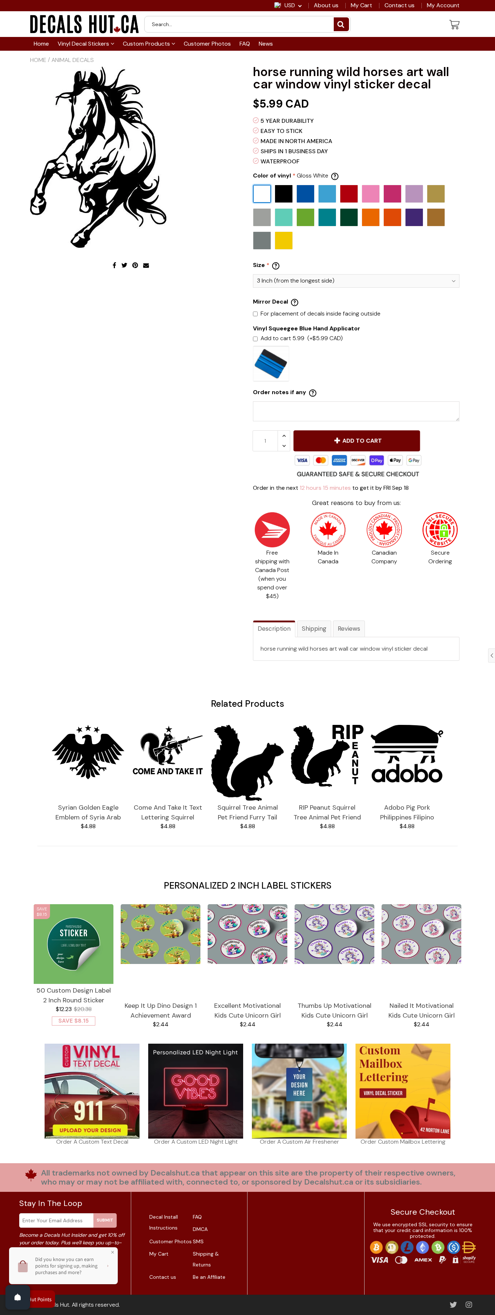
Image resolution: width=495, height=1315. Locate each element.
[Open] (17, 1297)
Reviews (349, 629)
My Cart (361, 5)
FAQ (245, 43)
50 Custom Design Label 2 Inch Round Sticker (74, 995)
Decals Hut (55, 1304)
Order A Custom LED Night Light (196, 1141)
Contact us (399, 5)
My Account (443, 5)
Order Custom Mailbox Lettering (403, 1141)
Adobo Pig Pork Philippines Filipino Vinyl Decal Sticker (407, 812)
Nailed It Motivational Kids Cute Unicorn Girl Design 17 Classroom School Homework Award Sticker (421, 1010)
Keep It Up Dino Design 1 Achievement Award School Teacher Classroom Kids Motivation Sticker (161, 1010)
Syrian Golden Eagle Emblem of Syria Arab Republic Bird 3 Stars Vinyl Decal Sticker (88, 812)
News (266, 43)
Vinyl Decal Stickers (84, 43)
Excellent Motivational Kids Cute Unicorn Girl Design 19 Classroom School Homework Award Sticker (247, 1010)
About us (326, 5)
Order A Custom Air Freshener (299, 1141)
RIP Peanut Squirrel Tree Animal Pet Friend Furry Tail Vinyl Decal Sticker (327, 812)
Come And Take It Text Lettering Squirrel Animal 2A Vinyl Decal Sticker (168, 812)
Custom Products (147, 43)
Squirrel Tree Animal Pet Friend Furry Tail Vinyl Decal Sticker (247, 812)
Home (41, 43)
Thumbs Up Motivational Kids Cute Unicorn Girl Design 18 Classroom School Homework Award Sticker (334, 1010)
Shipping (314, 629)
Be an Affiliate (209, 1277)
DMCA (200, 1229)
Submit (105, 1220)
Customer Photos (207, 43)
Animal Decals (72, 60)
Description (274, 629)
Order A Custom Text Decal (92, 1141)
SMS (198, 1241)
